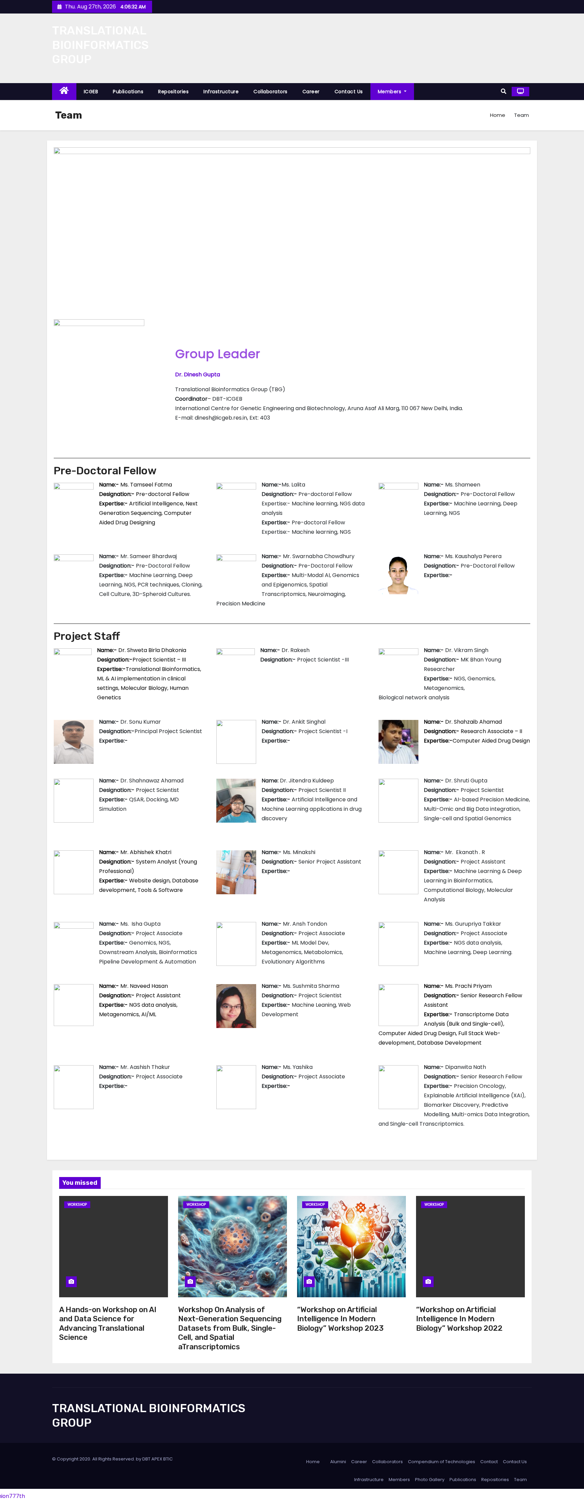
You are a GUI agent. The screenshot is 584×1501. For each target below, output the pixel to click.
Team (520, 1479)
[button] (503, 91)
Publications (128, 91)
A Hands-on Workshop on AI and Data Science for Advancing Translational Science (107, 1323)
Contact (489, 1461)
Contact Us (349, 91)
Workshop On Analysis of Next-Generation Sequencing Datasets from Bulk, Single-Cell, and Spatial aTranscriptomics (230, 1328)
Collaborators (270, 91)
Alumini (338, 1461)
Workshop (77, 1204)
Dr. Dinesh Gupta (197, 374)
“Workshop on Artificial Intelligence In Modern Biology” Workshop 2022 (459, 1319)
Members (390, 91)
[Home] (64, 91)
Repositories (173, 91)
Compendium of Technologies (441, 1461)
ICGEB (91, 91)
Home (497, 115)
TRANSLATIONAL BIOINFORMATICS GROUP (100, 45)
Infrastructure (221, 91)
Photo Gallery (429, 1479)
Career (311, 91)
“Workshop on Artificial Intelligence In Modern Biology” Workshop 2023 (340, 1319)
